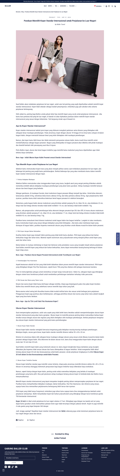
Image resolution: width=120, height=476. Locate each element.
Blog (22, 12)
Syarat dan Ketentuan (86, 459)
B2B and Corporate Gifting (107, 450)
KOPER (50, 6)
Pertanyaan (104, 457)
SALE (45, 6)
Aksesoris (44, 455)
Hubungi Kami (104, 455)
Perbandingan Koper (47, 459)
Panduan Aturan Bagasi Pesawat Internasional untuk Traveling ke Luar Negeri (52, 255)
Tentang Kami (65, 450)
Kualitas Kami (65, 452)
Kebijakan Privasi (85, 461)
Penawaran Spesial (106, 452)
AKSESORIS (63, 6)
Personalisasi (84, 450)
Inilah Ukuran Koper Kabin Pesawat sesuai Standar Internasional (48, 157)
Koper (43, 450)
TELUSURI (72, 6)
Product (52, 17)
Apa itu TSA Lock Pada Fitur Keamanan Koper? (41, 301)
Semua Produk (45, 457)
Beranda (18, 12)
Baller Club (64, 457)
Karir (63, 461)
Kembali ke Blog (62, 434)
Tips (58, 17)
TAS (56, 6)
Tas (43, 452)
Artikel (63, 459)
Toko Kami (64, 455)
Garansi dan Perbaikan (87, 452)
